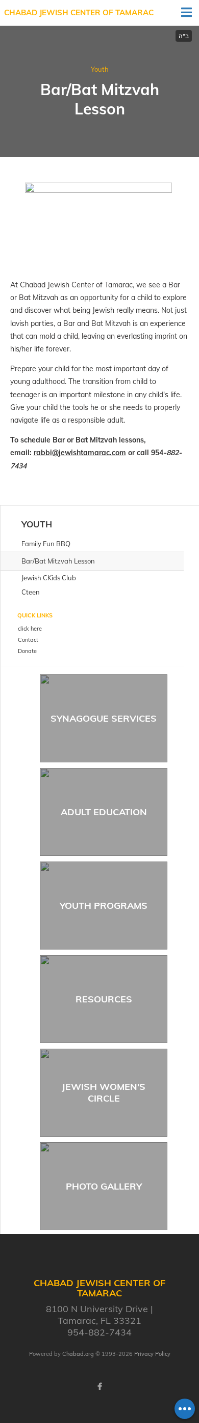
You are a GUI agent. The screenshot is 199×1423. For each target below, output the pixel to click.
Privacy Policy (152, 1353)
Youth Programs (103, 905)
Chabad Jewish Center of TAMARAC (79, 12)
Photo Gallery (104, 1186)
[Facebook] (99, 1386)
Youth (100, 69)
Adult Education (104, 812)
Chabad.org (78, 1353)
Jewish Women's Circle (103, 1092)
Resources (104, 999)
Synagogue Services (104, 718)
